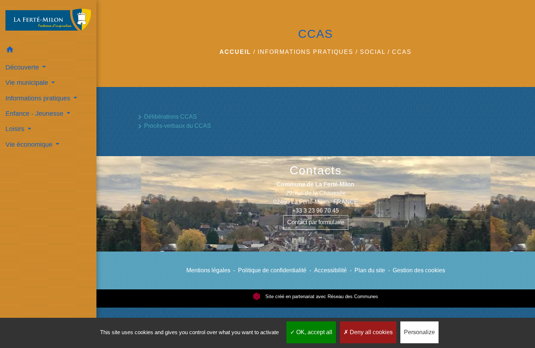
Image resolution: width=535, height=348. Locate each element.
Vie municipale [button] (27, 82)
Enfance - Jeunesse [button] (35, 113)
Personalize (419, 332)
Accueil (235, 52)
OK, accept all (313, 332)
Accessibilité (330, 270)
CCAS (402, 52)
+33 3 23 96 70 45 (315, 210)
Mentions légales (208, 270)
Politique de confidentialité (272, 270)
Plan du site (369, 270)
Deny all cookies (370, 332)
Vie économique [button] (29, 144)
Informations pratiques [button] (38, 98)
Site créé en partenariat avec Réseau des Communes (321, 296)
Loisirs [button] (15, 129)
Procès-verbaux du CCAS (173, 126)
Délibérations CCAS (166, 117)
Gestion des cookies (419, 270)
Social (372, 52)
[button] (48, 50)
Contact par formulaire (315, 222)
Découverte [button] (23, 67)
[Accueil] (48, 21)
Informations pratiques (305, 52)
